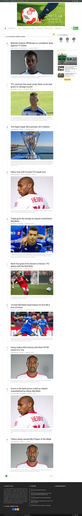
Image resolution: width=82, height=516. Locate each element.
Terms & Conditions (20, 1)
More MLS (21, 129)
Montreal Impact (20, 223)
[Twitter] (75, 1)
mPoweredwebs (27, 514)
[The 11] (41, 3)
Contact (26, 1)
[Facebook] (73, 1)
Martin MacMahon (15, 48)
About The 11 (13, 1)
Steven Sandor (14, 129)
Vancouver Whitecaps (23, 48)
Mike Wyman (14, 223)
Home (6, 35)
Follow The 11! (60, 486)
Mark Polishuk (14, 89)
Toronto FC (20, 89)
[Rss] (77, 1)
